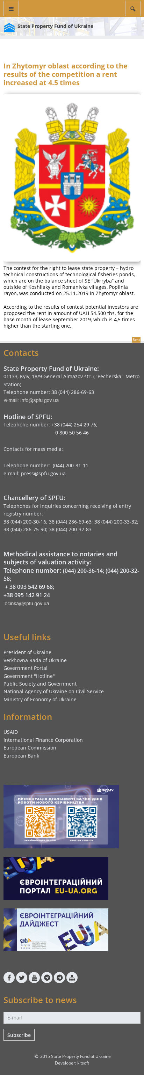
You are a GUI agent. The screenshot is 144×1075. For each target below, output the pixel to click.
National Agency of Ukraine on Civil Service (53, 691)
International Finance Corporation (43, 740)
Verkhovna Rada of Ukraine (35, 660)
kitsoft (83, 1063)
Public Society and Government (40, 683)
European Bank (21, 755)
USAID (10, 732)
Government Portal (25, 668)
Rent (136, 339)
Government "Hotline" (29, 676)
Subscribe (19, 1035)
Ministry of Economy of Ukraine (40, 699)
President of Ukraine (27, 652)
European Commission (29, 747)
